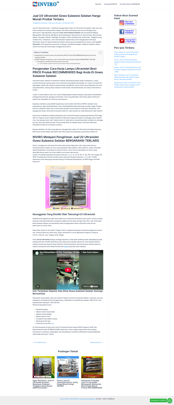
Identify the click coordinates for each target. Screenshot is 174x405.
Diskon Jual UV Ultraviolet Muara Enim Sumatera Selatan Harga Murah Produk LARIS (127, 69)
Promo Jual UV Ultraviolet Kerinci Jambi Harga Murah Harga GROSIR (67, 383)
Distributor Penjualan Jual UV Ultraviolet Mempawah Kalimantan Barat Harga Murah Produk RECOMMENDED (91, 384)
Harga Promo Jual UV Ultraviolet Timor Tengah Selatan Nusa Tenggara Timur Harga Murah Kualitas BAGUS (127, 85)
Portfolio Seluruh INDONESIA (130, 4)
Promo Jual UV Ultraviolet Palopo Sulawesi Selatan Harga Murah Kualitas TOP (127, 62)
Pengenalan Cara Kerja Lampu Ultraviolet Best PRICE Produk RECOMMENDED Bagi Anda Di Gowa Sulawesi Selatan (65, 56)
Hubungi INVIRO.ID (110, 4)
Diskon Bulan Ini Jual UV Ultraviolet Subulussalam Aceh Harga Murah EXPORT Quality (126, 54)
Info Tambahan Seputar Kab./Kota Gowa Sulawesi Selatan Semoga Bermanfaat (60, 63)
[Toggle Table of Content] (99, 52)
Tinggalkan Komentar (40, 23)
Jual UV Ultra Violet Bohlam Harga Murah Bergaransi (78, 399)
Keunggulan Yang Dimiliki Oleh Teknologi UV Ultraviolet (53, 61)
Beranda (98, 4)
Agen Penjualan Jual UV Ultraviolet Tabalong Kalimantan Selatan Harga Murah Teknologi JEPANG (126, 77)
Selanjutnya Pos (96, 342)
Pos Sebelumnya (39, 342)
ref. (53, 323)
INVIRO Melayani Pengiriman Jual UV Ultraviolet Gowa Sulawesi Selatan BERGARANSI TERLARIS (65, 59)
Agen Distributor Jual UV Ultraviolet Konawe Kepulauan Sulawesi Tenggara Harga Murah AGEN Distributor (43, 384)
